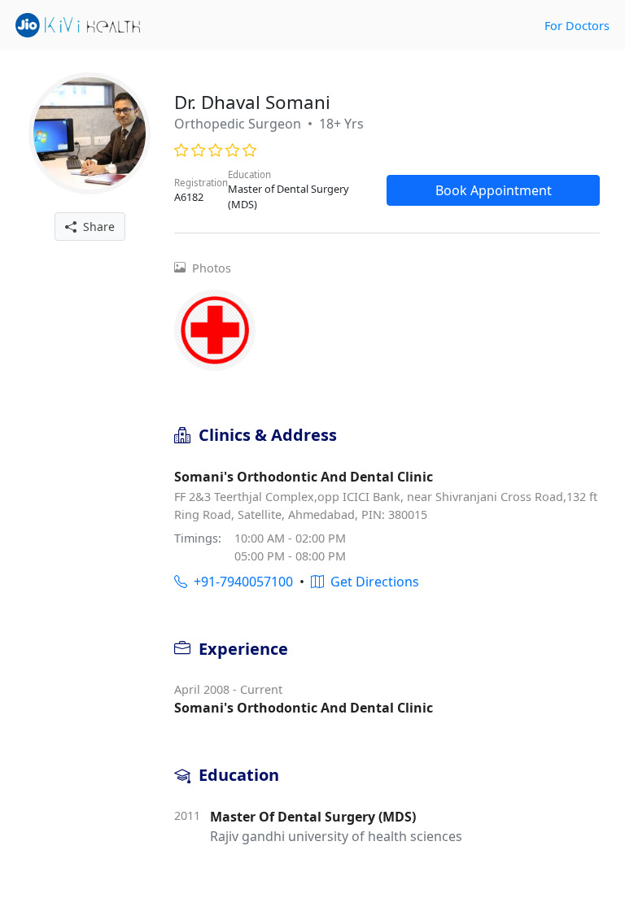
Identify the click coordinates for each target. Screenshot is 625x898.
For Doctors (577, 25)
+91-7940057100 (240, 582)
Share (95, 226)
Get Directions (371, 582)
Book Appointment (493, 190)
